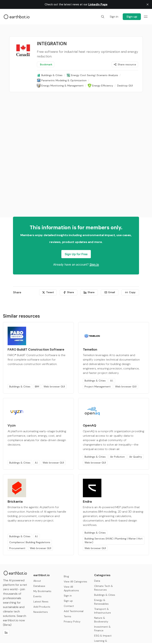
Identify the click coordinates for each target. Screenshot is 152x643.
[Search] (102, 16)
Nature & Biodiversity (101, 619)
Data (97, 580)
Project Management (98, 386)
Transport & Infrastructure (102, 610)
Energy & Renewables (101, 601)
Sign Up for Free (76, 254)
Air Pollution (117, 456)
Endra (87, 501)
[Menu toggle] (145, 16)
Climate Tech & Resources (103, 587)
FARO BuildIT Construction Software (36, 349)
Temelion (90, 349)
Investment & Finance (102, 628)
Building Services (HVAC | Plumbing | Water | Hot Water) (114, 540)
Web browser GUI (54, 386)
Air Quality (135, 456)
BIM (37, 386)
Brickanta (15, 501)
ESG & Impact (103, 635)
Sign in (94, 264)
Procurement (17, 548)
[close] (148, 4)
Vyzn (12, 425)
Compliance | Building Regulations (29, 542)
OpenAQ (89, 425)
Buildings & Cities (19, 386)
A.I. (111, 380)
